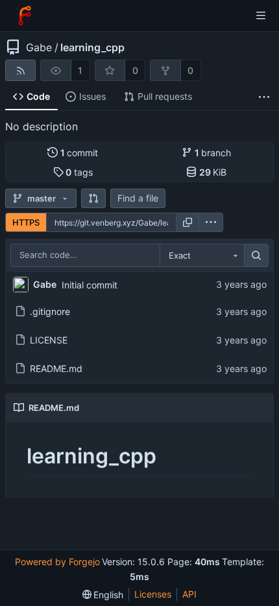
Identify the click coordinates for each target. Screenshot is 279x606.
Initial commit (89, 284)
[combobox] (202, 255)
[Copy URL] (187, 222)
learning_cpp (92, 47)
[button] (93, 198)
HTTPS (26, 222)
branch (213, 152)
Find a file (137, 198)
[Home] (24, 15)
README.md (56, 368)
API (189, 594)
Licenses (152, 594)
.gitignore (50, 311)
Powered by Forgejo (57, 561)
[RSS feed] (20, 70)
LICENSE (48, 339)
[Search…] (256, 255)
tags (79, 172)
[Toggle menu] (261, 15)
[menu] (211, 222)
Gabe (39, 47)
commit (79, 152)
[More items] (264, 97)
